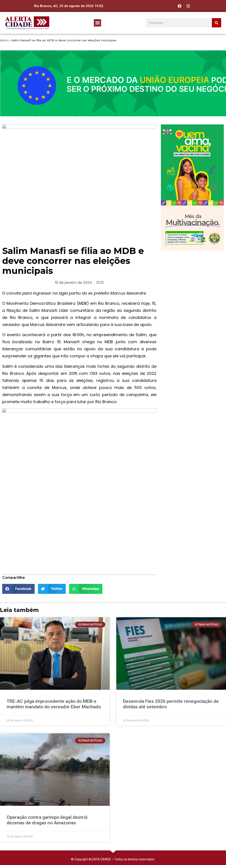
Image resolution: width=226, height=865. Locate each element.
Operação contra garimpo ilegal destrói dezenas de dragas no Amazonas (47, 820)
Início (4, 40)
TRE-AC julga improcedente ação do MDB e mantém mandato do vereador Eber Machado (54, 704)
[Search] (216, 22)
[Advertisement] (192, 282)
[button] (97, 23)
